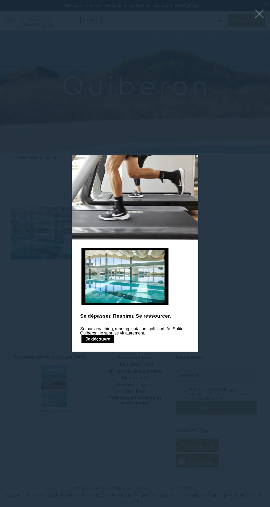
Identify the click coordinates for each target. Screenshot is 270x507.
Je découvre (97, 339)
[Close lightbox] (259, 14)
